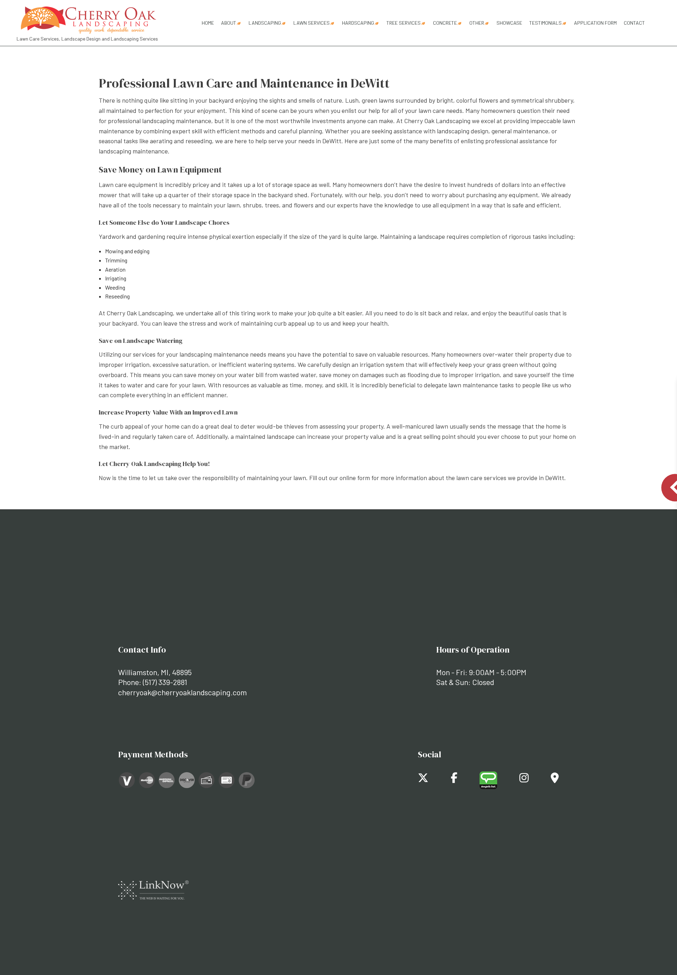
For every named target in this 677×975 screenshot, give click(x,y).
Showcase (509, 23)
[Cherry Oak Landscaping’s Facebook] (454, 779)
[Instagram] (524, 779)
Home (208, 23)
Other (476, 23)
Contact (634, 23)
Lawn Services (311, 23)
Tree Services (403, 23)
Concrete (445, 23)
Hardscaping (358, 23)
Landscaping (265, 23)
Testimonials (545, 23)
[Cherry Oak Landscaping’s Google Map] (555, 779)
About (228, 23)
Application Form (595, 23)
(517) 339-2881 (165, 681)
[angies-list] (488, 779)
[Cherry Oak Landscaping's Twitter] (423, 779)
